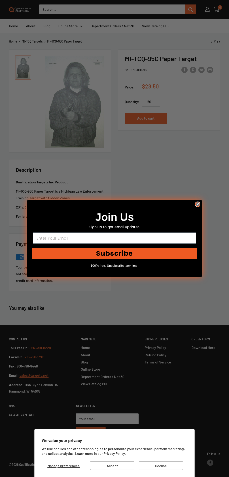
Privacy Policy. (115, 453)
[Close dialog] (197, 204)
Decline (161, 466)
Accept (112, 466)
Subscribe (114, 253)
